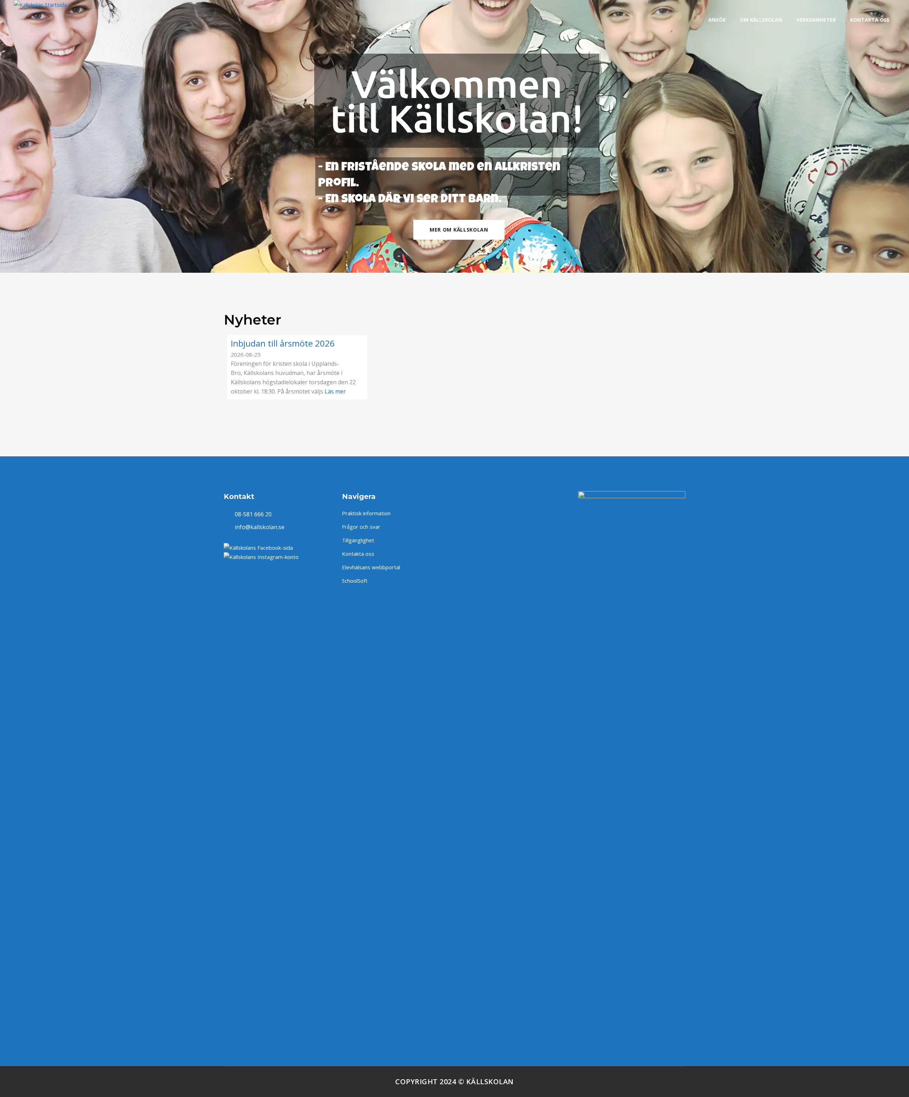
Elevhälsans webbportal (371, 567)
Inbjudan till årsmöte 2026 (283, 343)
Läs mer (335, 391)
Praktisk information (366, 513)
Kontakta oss (358, 553)
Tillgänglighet (358, 540)
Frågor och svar (361, 526)
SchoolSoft (355, 580)
